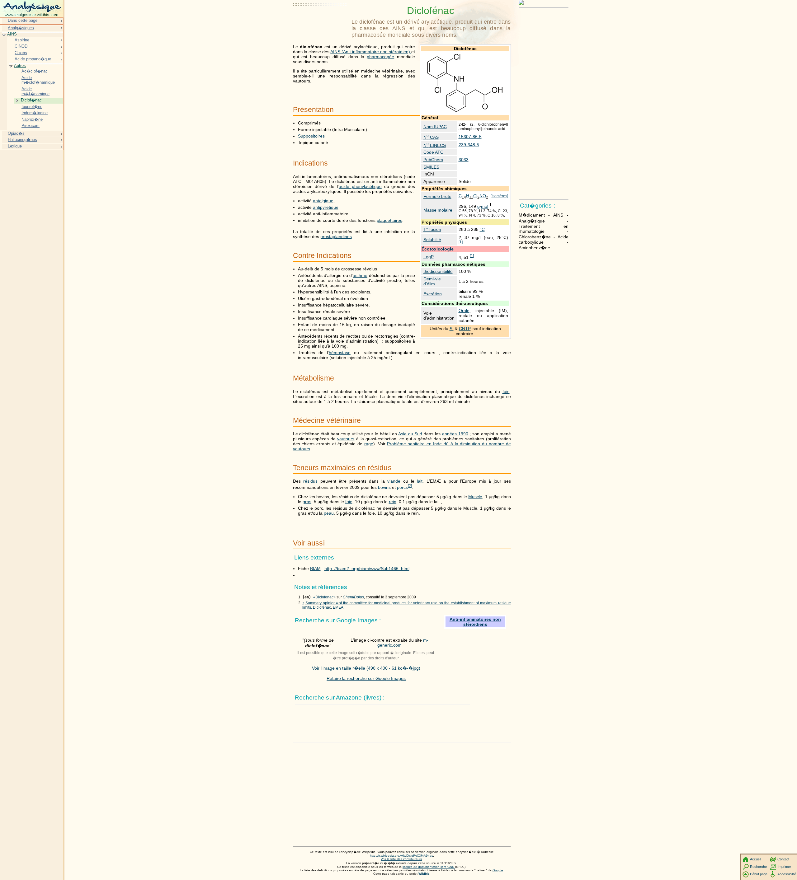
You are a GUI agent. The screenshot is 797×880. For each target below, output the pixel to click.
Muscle (475, 496)
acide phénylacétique (360, 186)
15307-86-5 (470, 136)
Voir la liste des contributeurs (401, 859)
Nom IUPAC (435, 126)
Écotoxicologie (438, 248)
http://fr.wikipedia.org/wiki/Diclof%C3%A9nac (401, 855)
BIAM (315, 568)
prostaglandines (336, 236)
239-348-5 (469, 144)
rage (368, 443)
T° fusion (432, 229)
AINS (12, 34)
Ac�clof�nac (34, 71)
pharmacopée (380, 56)
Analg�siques (21, 28)
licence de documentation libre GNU (429, 866)
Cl (475, 195)
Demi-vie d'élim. (432, 281)
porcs (402, 486)
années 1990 (455, 433)
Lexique (15, 146)
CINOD (21, 46)
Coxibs (21, 52)
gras (307, 501)
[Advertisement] (321, 20)
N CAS (431, 137)
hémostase (340, 352)
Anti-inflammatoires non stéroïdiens (475, 622)
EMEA (338, 607)
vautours (345, 438)
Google (498, 870)
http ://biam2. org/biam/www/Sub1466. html (366, 568)
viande (393, 481)
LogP (428, 256)
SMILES (431, 167)
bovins (384, 486)
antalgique (323, 200)
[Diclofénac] (465, 111)
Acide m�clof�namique (38, 80)
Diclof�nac (31, 100)
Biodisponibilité (438, 271)
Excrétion (432, 293)
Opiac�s (16, 133)
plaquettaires (389, 220)
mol (484, 206)
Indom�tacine (34, 112)
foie (506, 391)
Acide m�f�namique (35, 91)
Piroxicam (30, 125)
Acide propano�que (33, 59)
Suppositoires (311, 135)
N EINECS (434, 145)
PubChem (433, 159)
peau (329, 513)
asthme (360, 275)
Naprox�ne (32, 119)
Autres (20, 65)
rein (392, 501)
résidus (310, 481)
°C (482, 229)
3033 (464, 159)
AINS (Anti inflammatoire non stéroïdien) (370, 51)
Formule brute (437, 196)
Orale (464, 310)
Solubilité (432, 239)
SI (452, 328)
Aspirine (22, 40)
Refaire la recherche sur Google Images (366, 678)
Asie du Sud (410, 433)
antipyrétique (325, 207)
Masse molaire (437, 210)
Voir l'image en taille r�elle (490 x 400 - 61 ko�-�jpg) (366, 668)
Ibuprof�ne (31, 106)
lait (419, 481)
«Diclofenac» (324, 597)
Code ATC (433, 152)
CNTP (464, 328)
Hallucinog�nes (22, 139)
